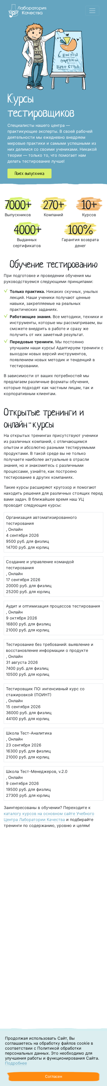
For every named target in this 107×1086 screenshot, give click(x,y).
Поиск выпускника (29, 173)
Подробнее (16, 1063)
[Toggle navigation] (92, 11)
